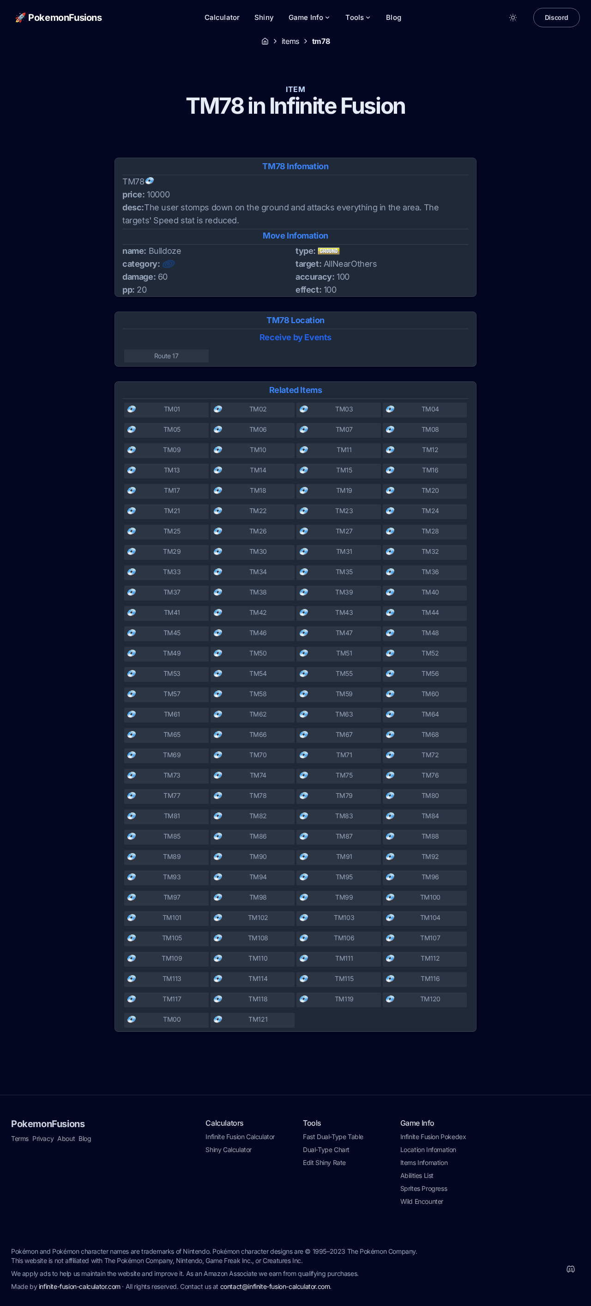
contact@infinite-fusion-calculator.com (275, 1286)
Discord (556, 17)
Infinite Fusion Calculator (240, 1136)
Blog (393, 17)
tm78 (321, 41)
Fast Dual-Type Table (333, 1136)
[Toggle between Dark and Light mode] (513, 17)
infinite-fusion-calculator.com (80, 1286)
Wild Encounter (421, 1201)
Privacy (43, 1138)
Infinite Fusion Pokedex (433, 1136)
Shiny (264, 17)
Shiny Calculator (228, 1149)
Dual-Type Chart (326, 1149)
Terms (20, 1138)
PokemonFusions (47, 1123)
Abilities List (417, 1175)
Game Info (306, 17)
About (66, 1138)
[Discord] (570, 1269)
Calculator (222, 17)
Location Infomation (428, 1149)
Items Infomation (424, 1162)
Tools (354, 17)
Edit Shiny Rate (324, 1162)
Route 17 (166, 356)
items (290, 41)
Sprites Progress (423, 1188)
